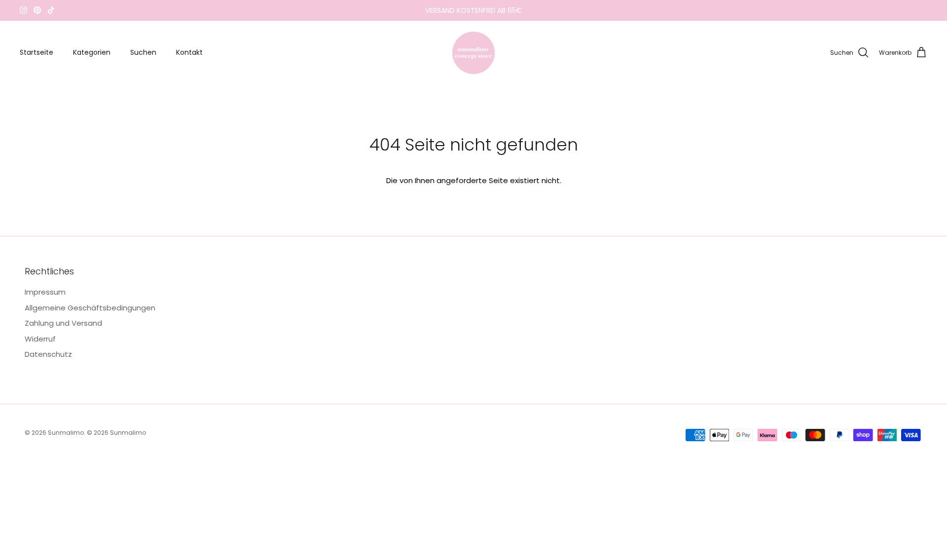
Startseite (36, 52)
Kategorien (91, 52)
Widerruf (40, 339)
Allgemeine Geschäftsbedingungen (90, 308)
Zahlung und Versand (63, 323)
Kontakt (189, 52)
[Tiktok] (51, 10)
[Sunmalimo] (473, 53)
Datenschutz (48, 354)
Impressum (45, 292)
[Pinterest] (37, 10)
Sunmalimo (66, 432)
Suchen (143, 52)
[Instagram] (23, 10)
